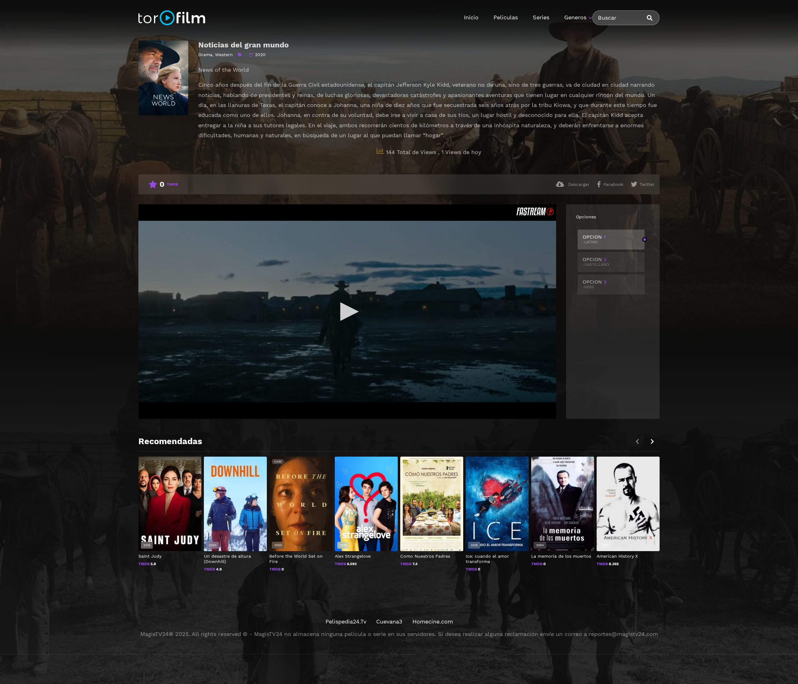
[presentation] (652, 441)
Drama (205, 54)
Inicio (471, 17)
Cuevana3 (389, 621)
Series (541, 17)
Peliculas (505, 17)
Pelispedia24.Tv (345, 621)
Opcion (594, 239)
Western (224, 54)
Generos (575, 17)
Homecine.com (432, 621)
